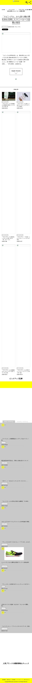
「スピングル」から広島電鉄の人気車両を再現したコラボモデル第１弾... (8, 105)
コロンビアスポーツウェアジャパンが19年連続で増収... (15, 521)
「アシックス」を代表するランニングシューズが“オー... (15, 584)
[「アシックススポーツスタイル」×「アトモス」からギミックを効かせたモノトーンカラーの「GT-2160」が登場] (16, 533)
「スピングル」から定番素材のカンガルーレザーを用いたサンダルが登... (8, 371)
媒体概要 (3, 679)
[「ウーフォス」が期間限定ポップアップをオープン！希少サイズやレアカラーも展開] (16, 430)
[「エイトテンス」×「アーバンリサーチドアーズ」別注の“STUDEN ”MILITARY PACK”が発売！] (16, 617)
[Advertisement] (16, 408)
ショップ (3, 442)
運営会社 (8, 679)
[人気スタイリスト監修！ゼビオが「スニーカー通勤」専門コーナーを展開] (16, 595)
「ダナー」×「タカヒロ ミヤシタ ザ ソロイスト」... (14, 481)
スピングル (17, 26)
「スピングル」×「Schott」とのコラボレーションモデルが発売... (23, 238)
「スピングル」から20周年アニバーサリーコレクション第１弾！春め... (23, 371)
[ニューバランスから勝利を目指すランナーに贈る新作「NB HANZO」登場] (16, 553)
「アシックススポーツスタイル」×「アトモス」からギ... (16, 542)
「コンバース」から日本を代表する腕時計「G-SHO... (15, 501)
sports (3, 586)
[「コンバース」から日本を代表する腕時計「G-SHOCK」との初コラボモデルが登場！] (15, 492)
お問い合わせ (26, 679)
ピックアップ (4, 463)
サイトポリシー (19, 679)
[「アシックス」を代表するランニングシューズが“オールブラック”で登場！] (15, 575)
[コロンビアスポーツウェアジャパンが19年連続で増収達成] (15, 512)
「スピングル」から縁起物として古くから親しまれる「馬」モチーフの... (8, 238)
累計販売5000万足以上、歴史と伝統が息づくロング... (15, 460)
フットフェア (12, 9)
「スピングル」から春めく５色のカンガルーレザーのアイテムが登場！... (23, 105)
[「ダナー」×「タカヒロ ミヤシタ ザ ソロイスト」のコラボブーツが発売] (14, 472)
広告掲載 (13, 679)
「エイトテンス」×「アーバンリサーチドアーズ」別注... (16, 626)
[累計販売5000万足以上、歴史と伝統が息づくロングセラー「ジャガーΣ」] (15, 451)
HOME (3, 9)
